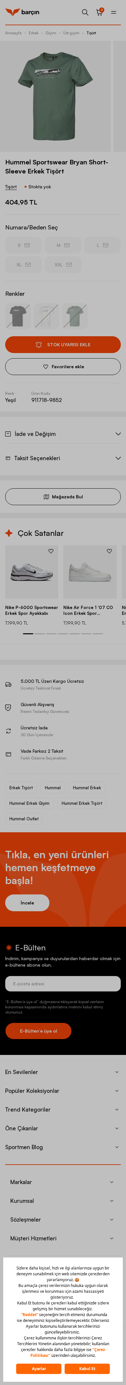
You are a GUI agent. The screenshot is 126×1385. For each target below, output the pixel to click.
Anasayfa (13, 32)
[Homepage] (22, 12)
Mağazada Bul (67, 496)
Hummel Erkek (87, 787)
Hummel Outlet (23, 818)
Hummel (53, 787)
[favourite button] (50, 551)
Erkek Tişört (21, 787)
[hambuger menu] (114, 12)
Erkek (33, 32)
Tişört (91, 32)
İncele (27, 902)
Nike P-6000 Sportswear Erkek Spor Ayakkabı (31, 610)
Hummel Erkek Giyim (29, 803)
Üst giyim (71, 32)
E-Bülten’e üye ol (38, 1031)
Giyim (51, 32)
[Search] (85, 12)
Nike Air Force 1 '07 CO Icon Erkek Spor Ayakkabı (88, 610)
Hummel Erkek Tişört (82, 803)
